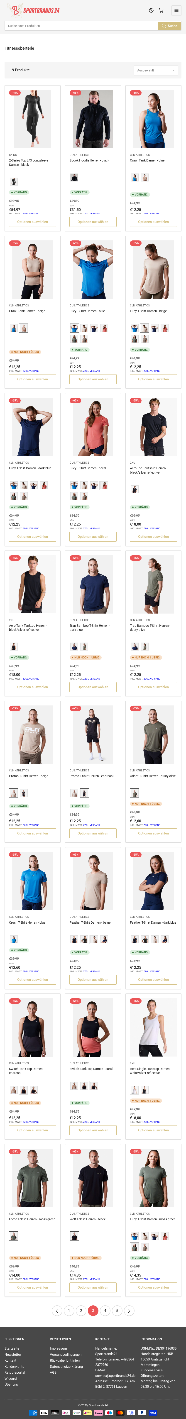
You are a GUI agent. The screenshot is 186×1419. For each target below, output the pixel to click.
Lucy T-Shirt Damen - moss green (153, 1219)
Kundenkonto (14, 1367)
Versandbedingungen (65, 1355)
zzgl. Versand (31, 213)
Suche (172, 26)
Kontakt (10, 1360)
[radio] (13, 182)
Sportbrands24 (98, 1405)
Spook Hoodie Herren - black (89, 160)
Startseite (12, 1348)
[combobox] (93, 26)
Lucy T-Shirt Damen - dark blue (30, 468)
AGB (53, 1372)
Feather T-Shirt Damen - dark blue (153, 922)
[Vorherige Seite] (57, 1311)
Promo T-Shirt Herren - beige (28, 776)
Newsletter (13, 1355)
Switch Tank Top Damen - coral (91, 1069)
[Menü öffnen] (176, 10)
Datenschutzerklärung (66, 1367)
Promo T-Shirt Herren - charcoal (91, 776)
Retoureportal (15, 1372)
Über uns (11, 1384)
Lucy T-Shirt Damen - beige (148, 311)
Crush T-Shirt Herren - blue (27, 922)
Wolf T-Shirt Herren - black (87, 1219)
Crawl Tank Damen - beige (27, 311)
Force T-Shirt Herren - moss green (32, 1219)
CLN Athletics (79, 155)
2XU (132, 462)
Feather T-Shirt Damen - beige (90, 922)
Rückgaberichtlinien (65, 1360)
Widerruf (11, 1379)
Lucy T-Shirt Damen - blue (87, 311)
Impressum (58, 1348)
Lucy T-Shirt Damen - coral (88, 468)
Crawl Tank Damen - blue (147, 160)
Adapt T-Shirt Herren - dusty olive (153, 776)
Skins (13, 155)
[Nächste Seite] (129, 1311)
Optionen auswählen (32, 222)
